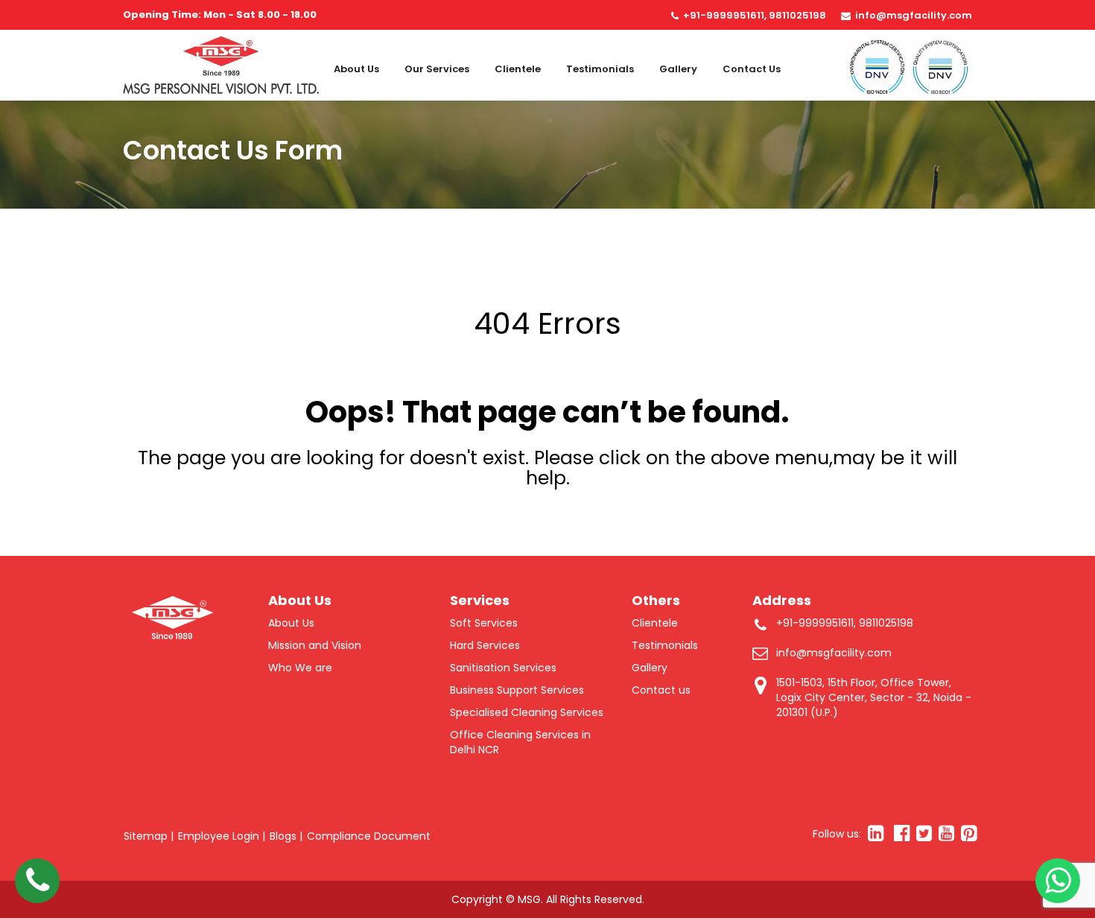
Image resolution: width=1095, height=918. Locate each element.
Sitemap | (149, 836)
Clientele (518, 69)
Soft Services (484, 622)
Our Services (436, 69)
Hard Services (485, 645)
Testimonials (600, 69)
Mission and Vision (314, 645)
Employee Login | (221, 836)
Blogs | (286, 836)
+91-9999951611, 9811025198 (754, 15)
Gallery (678, 69)
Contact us (752, 69)
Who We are (300, 667)
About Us (356, 69)
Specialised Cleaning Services (526, 712)
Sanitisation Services (503, 667)
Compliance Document (369, 836)
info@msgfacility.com (913, 15)
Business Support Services (517, 690)
